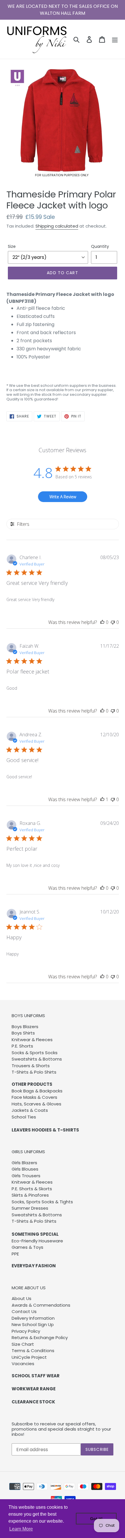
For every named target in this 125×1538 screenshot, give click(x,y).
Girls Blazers (24, 1163)
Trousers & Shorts (31, 1066)
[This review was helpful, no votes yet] (102, 622)
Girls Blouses (25, 1169)
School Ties (24, 1117)
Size (12, 246)
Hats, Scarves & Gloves (36, 1104)
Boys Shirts (23, 1033)
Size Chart (23, 1344)
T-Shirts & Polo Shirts (34, 1072)
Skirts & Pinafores (30, 1195)
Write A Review (62, 496)
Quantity (100, 246)
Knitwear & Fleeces (32, 1040)
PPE (15, 1254)
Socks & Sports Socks (35, 1053)
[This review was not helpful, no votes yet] (113, 622)
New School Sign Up (33, 1324)
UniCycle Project (29, 1357)
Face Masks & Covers (34, 1097)
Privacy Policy (26, 1331)
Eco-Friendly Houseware (37, 1241)
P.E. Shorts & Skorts (32, 1189)
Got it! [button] (96, 1518)
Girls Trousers (26, 1176)
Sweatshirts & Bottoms (37, 1059)
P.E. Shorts (22, 1046)
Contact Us (24, 1311)
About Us (21, 1298)
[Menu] (114, 39)
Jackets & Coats (30, 1110)
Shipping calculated (56, 226)
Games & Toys (27, 1247)
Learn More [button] (21, 1528)
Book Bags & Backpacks (37, 1091)
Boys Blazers (25, 1026)
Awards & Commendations (41, 1305)
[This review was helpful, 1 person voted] (102, 799)
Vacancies (23, 1364)
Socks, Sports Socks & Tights (42, 1202)
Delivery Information (33, 1318)
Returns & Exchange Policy (40, 1337)
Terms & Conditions (33, 1350)
